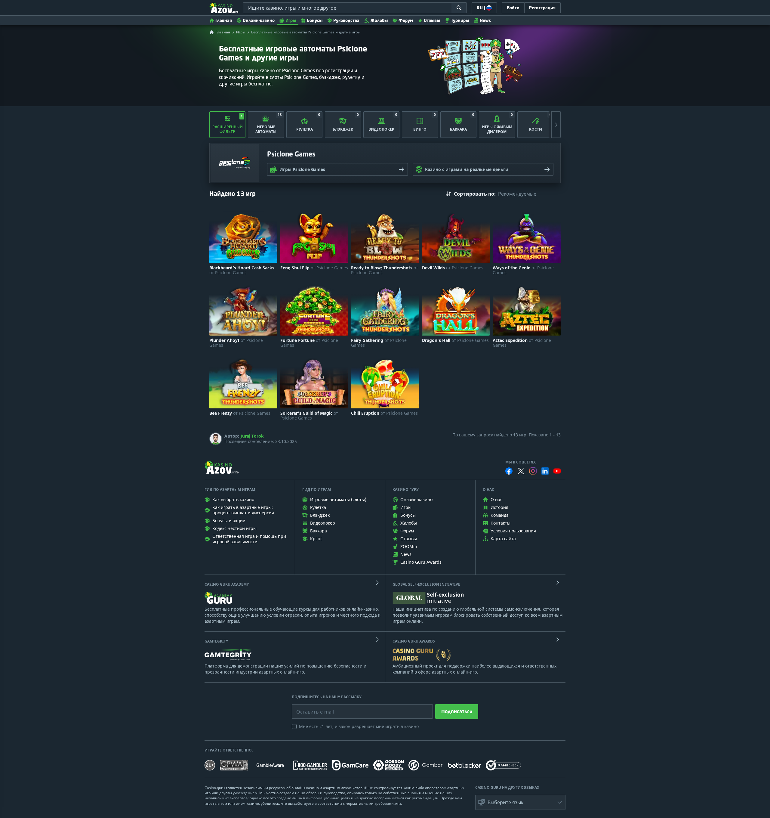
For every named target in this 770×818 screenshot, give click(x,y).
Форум (406, 20)
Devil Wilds (452, 267)
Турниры (460, 20)
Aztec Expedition (522, 343)
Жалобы (379, 20)
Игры (290, 20)
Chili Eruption (384, 413)
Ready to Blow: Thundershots (384, 270)
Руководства (346, 20)
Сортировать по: (475, 194)
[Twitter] (521, 471)
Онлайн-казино (259, 20)
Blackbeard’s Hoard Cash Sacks (241, 270)
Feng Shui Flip (314, 267)
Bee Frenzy (239, 413)
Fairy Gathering (379, 343)
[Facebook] (509, 471)
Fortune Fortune (309, 343)
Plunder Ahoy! (236, 343)
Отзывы (432, 20)
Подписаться (456, 711)
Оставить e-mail (310, 707)
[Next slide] (556, 124)
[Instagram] (533, 471)
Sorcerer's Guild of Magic (309, 415)
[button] (520, 802)
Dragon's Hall (455, 340)
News (485, 20)
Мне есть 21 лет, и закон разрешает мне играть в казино (359, 726)
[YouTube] (557, 471)
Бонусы (314, 20)
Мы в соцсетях (520, 462)
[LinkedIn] (545, 471)
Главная (223, 20)
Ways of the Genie (523, 270)
